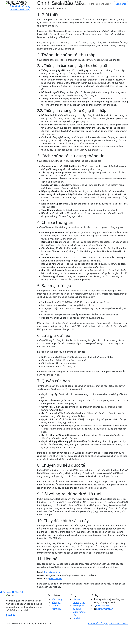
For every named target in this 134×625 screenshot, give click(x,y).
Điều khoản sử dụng (98, 623)
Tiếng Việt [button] (103, 3)
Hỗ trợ (91, 3)
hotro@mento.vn (52, 572)
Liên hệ (76, 618)
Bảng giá (70, 3)
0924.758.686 (55, 578)
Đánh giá (81, 3)
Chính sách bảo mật (20, 9)
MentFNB (56, 608)
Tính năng (59, 3)
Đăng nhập (121, 3)
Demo (55, 605)
